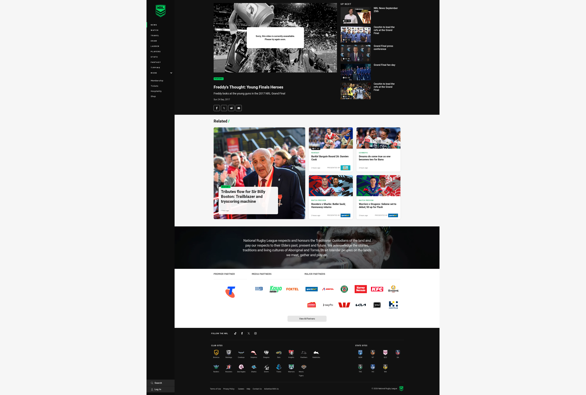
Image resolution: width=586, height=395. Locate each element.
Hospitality (156, 91)
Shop (153, 96)
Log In (158, 389)
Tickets (154, 86)
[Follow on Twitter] (249, 333)
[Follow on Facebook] (242, 333)
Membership (157, 80)
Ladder (155, 46)
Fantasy (156, 62)
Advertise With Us (271, 389)
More (154, 73)
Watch (155, 30)
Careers (241, 389)
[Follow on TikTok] (235, 333)
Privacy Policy (228, 389)
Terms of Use (215, 389)
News (154, 25)
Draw (154, 41)
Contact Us (257, 389)
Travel (155, 35)
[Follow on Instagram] (255, 333)
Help (248, 389)
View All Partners (307, 318)
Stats (154, 57)
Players (156, 51)
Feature (219, 79)
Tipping (155, 67)
